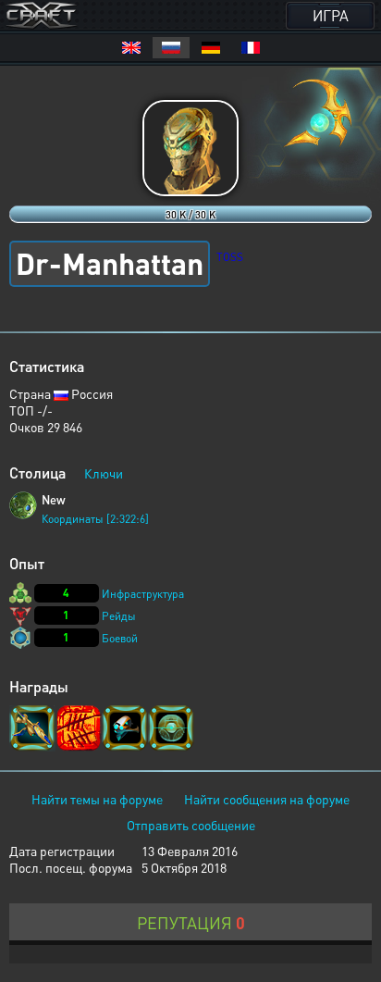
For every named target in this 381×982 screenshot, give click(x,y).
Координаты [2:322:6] (95, 519)
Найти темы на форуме (97, 798)
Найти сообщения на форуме (267, 798)
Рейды (119, 616)
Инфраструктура (143, 594)
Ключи (103, 473)
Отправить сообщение (191, 824)
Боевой (120, 638)
